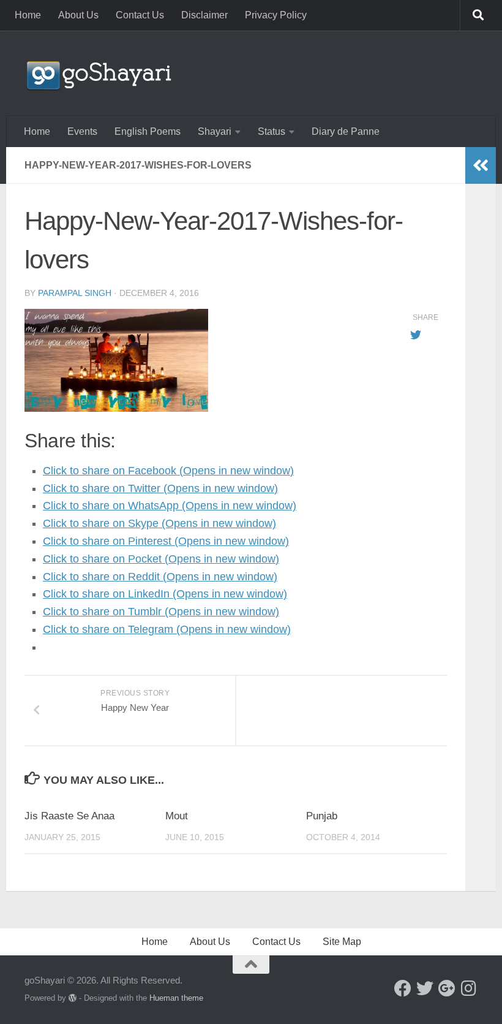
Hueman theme (176, 998)
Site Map (342, 941)
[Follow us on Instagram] (469, 988)
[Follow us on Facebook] (402, 988)
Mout (176, 816)
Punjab (321, 816)
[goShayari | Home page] (97, 73)
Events (82, 131)
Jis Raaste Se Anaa (69, 816)
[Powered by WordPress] (73, 998)
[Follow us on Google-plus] (446, 988)
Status (271, 131)
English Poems (147, 131)
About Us (78, 15)
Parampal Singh (74, 293)
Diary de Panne (346, 131)
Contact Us (140, 15)
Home (28, 15)
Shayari (214, 131)
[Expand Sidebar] (480, 165)
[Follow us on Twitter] (424, 988)
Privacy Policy (276, 15)
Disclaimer (204, 15)
